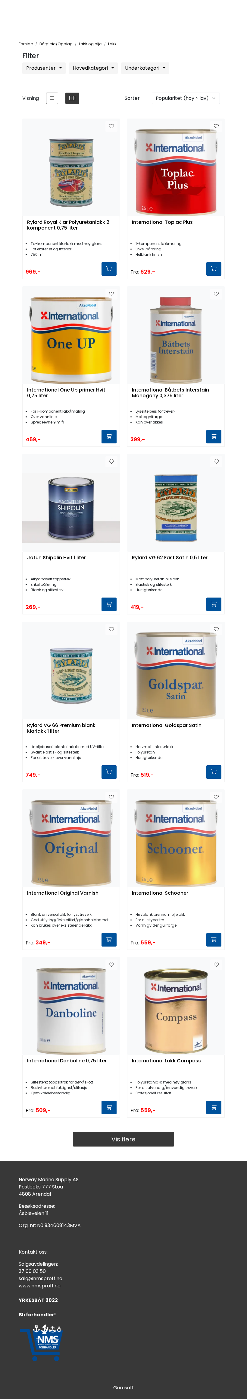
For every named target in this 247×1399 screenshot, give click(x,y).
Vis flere (123, 1139)
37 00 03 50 (32, 1271)
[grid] (72, 98)
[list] (52, 98)
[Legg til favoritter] (111, 126)
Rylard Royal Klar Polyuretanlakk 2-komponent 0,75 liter (69, 225)
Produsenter (41, 68)
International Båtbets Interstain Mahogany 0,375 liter (170, 393)
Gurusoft (123, 1387)
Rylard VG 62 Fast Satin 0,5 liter (170, 558)
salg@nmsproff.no (40, 1278)
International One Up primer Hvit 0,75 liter (66, 393)
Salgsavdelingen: (38, 1264)
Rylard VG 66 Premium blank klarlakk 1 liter (61, 728)
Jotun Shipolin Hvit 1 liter (56, 558)
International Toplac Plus (162, 222)
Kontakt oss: (33, 1251)
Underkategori (143, 68)
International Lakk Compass (166, 1061)
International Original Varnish (62, 893)
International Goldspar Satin (167, 725)
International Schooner (160, 893)
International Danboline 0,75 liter (67, 1061)
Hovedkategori (91, 68)
